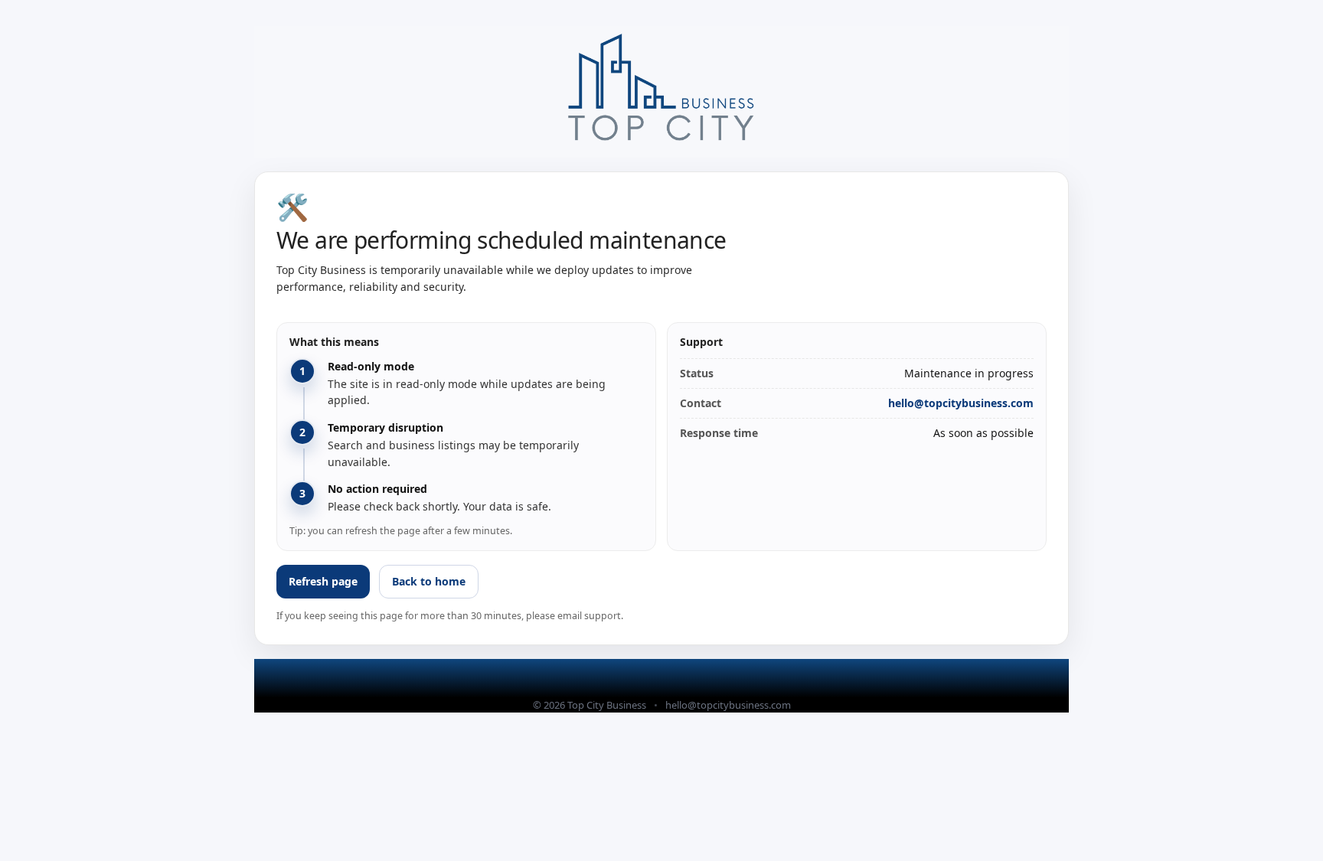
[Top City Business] (661, 91)
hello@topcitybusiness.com (961, 403)
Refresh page (323, 581)
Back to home (429, 581)
